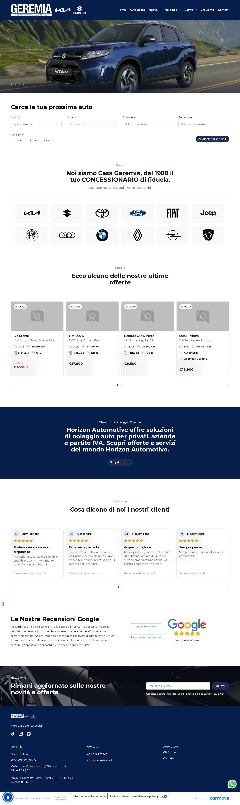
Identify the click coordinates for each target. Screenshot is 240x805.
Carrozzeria (129, 117)
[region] (120, 343)
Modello (71, 117)
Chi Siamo (207, 9)
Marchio (15, 117)
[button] (8, 797)
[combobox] (36, 124)
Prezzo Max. (185, 117)
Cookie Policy (60, 799)
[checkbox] (12, 140)
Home (122, 9)
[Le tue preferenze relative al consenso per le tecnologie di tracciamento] (3, 604)
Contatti (223, 9)
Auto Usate (137, 9)
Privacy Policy (61, 797)
